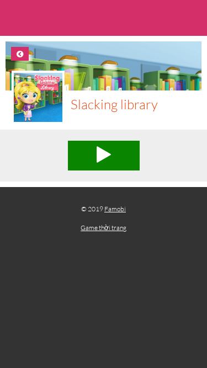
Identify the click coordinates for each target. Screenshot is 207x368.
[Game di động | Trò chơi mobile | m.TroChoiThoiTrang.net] (103, 19)
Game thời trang (103, 227)
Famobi (115, 209)
